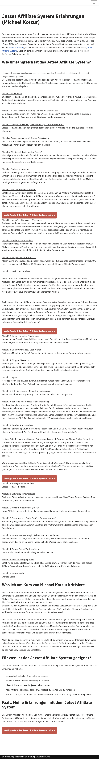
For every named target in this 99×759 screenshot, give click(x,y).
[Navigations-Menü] (94, 3)
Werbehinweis (43, 756)
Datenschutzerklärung (24, 756)
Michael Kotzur (16, 47)
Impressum (7, 756)
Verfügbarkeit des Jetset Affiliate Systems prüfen (29, 215)
